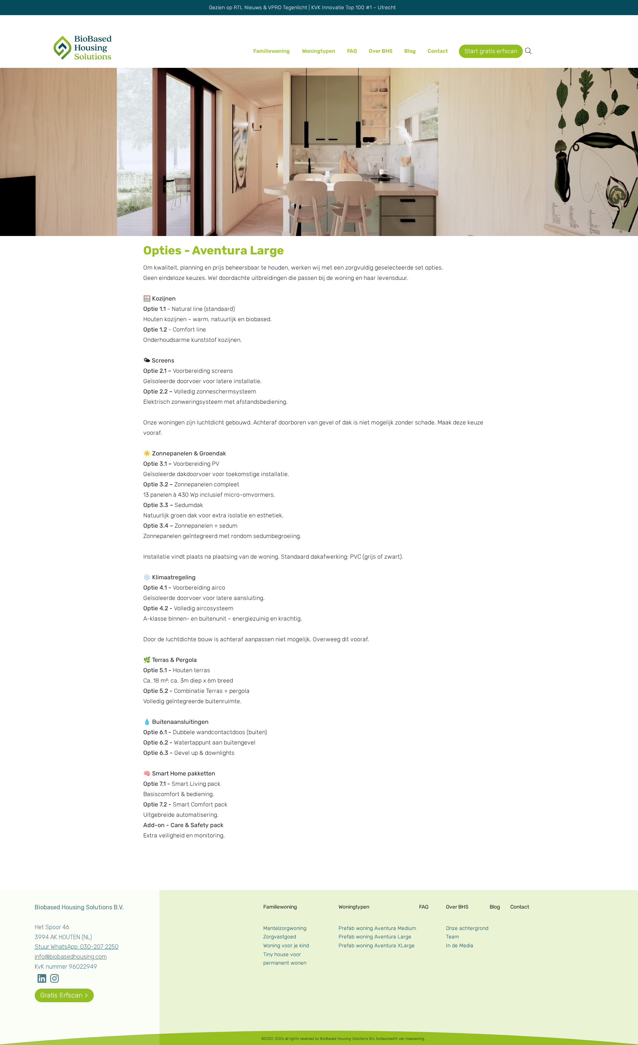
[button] (383, 51)
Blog (495, 907)
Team (452, 937)
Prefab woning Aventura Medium (377, 928)
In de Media (459, 945)
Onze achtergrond (467, 928)
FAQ (423, 907)
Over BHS (457, 907)
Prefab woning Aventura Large (375, 937)
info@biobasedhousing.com (71, 956)
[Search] (528, 51)
